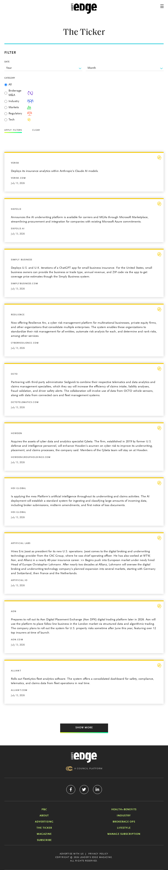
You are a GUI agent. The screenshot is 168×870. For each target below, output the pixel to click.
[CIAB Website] (84, 768)
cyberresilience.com (25, 343)
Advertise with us (72, 854)
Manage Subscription (123, 834)
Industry (14, 101)
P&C (44, 809)
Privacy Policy (98, 854)
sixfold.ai (17, 229)
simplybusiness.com (24, 284)
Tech (12, 119)
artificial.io (19, 580)
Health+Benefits (123, 809)
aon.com (17, 640)
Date (6, 62)
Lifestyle (124, 828)
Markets (14, 107)
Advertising (44, 822)
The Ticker (44, 828)
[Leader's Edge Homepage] (84, 757)
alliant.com (19, 690)
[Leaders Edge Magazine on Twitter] (84, 789)
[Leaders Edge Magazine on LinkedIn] (97, 789)
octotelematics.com (25, 402)
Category (9, 78)
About (44, 815)
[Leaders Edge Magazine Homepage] (84, 9)
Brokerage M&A (15, 93)
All (10, 84)
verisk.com (18, 178)
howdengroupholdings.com (31, 457)
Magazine (44, 834)
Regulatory (15, 113)
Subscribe (44, 840)
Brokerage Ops (124, 822)
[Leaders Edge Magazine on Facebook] (70, 789)
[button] (162, 6)
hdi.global (18, 512)
